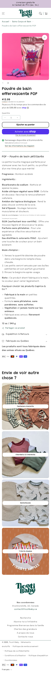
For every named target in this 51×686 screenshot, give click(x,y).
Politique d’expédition (38, 655)
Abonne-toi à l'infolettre (25, 622)
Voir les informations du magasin (19, 146)
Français (5, 669)
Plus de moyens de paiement (26, 135)
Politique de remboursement (25, 646)
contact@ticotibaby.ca (25, 609)
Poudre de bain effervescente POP (19, 26)
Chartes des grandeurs (25, 629)
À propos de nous (25, 633)
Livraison (5, 101)
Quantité (6, 113)
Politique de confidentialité (17, 651)
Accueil (5, 22)
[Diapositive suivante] (8, 83)
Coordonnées (11, 660)
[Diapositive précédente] (3, 83)
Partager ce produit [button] (15, 328)
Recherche (25, 618)
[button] (3, 13)
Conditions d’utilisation (15, 655)
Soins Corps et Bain (21, 22)
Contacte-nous (25, 637)
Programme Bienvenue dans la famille (25, 625)
